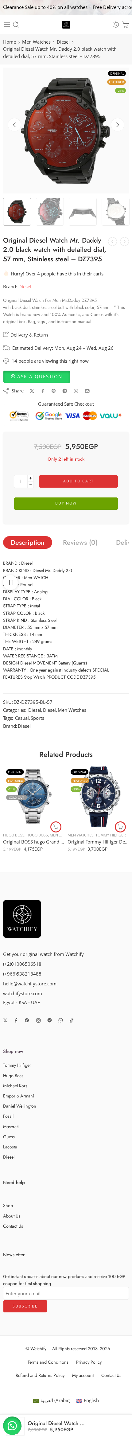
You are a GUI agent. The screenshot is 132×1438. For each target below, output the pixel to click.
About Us (11, 1216)
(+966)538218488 (22, 974)
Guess (9, 1136)
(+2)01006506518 (22, 964)
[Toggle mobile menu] (7, 24)
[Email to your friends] (87, 391)
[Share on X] (32, 391)
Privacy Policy (89, 1362)
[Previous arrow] (14, 124)
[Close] (124, 7)
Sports (37, 718)
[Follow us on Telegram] (49, 1020)
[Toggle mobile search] (16, 24)
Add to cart (78, 481)
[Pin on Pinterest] (53, 390)
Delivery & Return (28, 335)
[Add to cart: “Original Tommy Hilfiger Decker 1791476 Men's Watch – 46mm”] (120, 826)
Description (28, 542)
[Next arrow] (117, 124)
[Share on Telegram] (64, 390)
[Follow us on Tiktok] (71, 1020)
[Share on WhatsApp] (76, 391)
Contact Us (13, 1226)
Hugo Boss (14, 835)
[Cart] (125, 24)
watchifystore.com (22, 993)
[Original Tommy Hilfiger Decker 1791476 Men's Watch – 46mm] (98, 797)
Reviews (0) (80, 542)
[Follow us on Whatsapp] (60, 1020)
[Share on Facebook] (43, 391)
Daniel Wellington (19, 1106)
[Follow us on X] (5, 1020)
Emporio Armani (18, 1096)
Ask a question (39, 377)
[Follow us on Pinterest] (27, 1020)
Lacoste (10, 1147)
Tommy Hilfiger (110, 835)
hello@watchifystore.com (29, 984)
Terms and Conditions (48, 1362)
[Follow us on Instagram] (38, 1020)
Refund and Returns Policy (40, 1375)
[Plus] (30, 478)
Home (9, 42)
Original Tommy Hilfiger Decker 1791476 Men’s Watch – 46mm (98, 842)
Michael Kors (15, 1085)
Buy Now (66, 503)
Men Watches (36, 42)
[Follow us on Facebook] (16, 1020)
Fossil (8, 1116)
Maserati (11, 1126)
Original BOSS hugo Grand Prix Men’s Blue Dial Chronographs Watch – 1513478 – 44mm (33, 842)
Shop (8, 1205)
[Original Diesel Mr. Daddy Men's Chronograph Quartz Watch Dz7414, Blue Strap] (124, 241)
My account (83, 1375)
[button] (36, 377)
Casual (22, 718)
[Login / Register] (115, 24)
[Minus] (30, 484)
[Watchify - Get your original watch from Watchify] (66, 25)
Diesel (63, 42)
